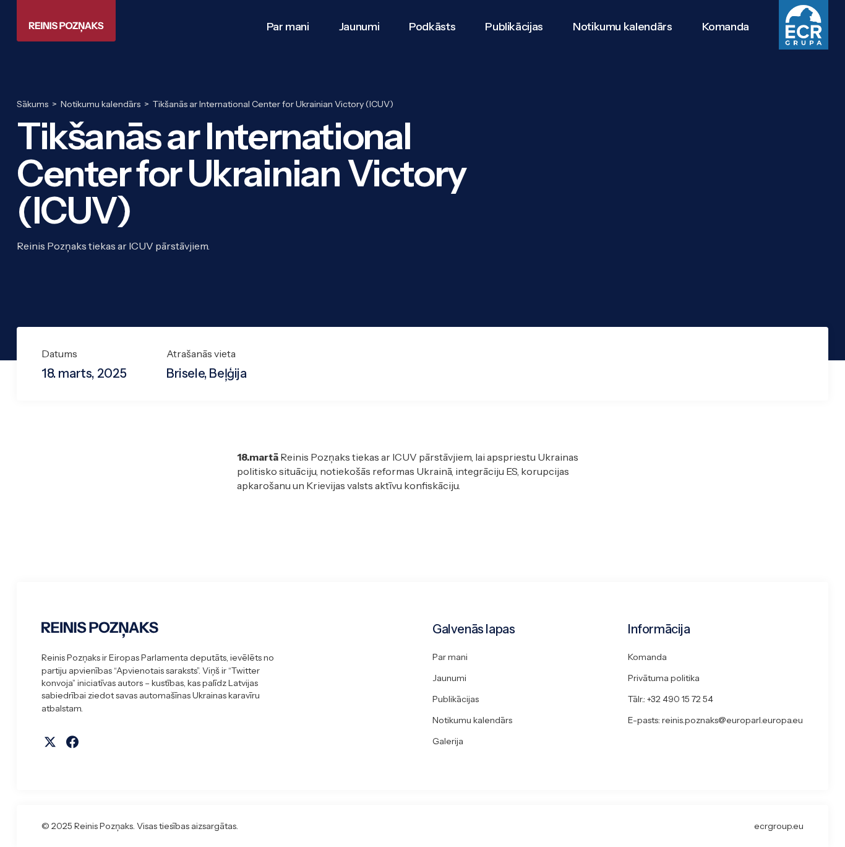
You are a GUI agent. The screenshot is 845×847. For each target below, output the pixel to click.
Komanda (647, 656)
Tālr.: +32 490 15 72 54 (670, 699)
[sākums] (227, 630)
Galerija (447, 741)
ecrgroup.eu (779, 826)
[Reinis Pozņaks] (66, 20)
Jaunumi (449, 678)
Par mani (450, 656)
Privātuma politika (664, 678)
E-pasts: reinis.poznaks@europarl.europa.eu (715, 720)
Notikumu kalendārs (472, 720)
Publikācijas (455, 699)
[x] (50, 741)
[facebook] (72, 741)
